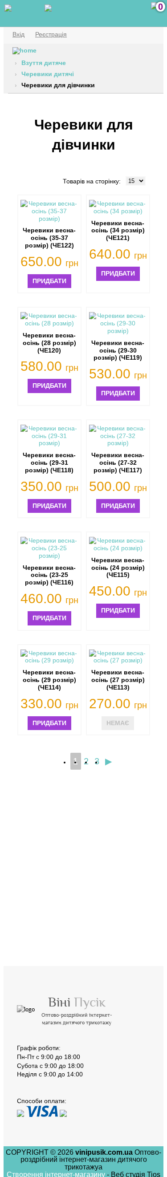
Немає (117, 722)
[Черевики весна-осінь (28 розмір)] (49, 319)
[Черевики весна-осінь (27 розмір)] (118, 657)
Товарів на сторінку (91, 181)
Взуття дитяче (43, 62)
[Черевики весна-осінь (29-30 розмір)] (118, 323)
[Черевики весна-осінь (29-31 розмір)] (49, 436)
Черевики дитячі (47, 73)
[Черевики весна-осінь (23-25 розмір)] (49, 548)
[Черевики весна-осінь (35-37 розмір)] (49, 211)
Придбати (49, 280)
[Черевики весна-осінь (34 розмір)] (118, 207)
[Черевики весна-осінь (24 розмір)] (118, 544)
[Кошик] (154, 11)
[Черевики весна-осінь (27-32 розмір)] (118, 436)
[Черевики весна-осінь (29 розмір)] (49, 657)
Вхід (18, 34)
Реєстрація (51, 34)
